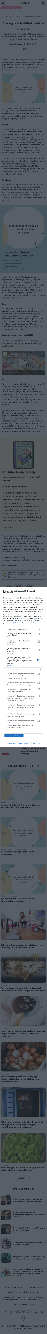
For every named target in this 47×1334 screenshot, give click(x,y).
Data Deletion (11, 743)
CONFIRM (14, 735)
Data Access (23, 743)
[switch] (38, 634)
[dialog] (23, 667)
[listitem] (23, 629)
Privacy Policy (36, 743)
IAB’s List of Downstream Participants (26, 623)
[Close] (43, 591)
